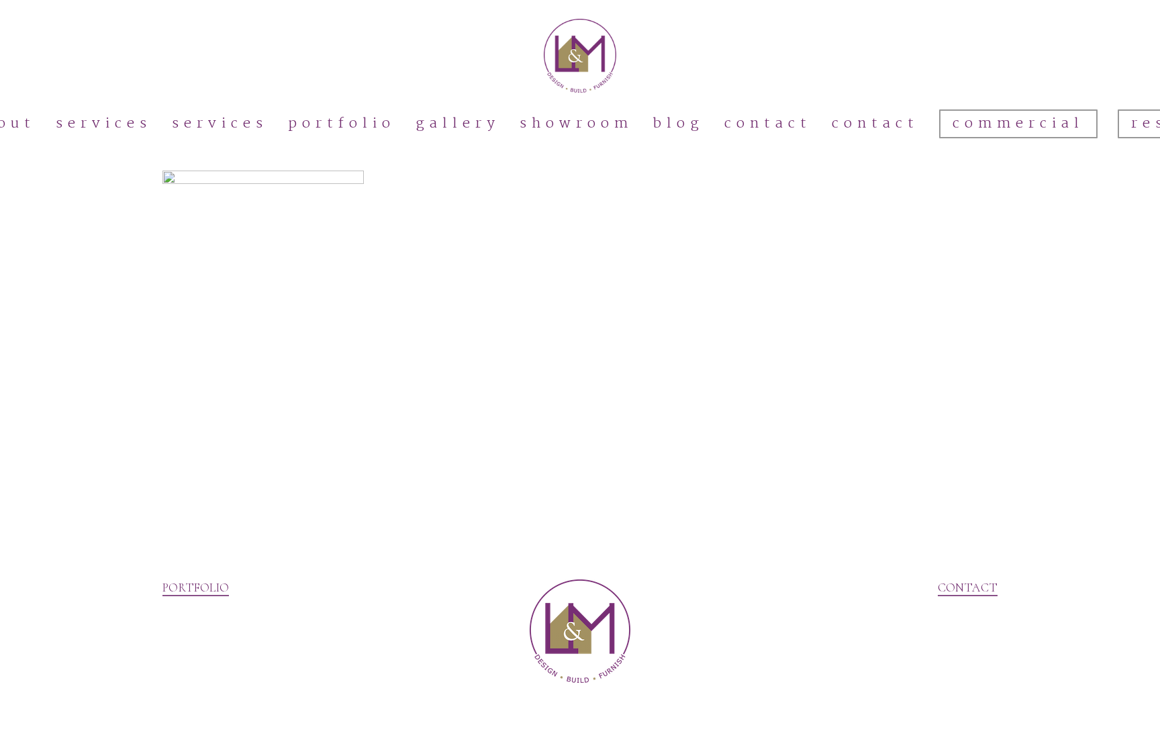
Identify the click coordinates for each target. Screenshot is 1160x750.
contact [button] (968, 587)
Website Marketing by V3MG (228, 729)
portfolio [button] (195, 587)
